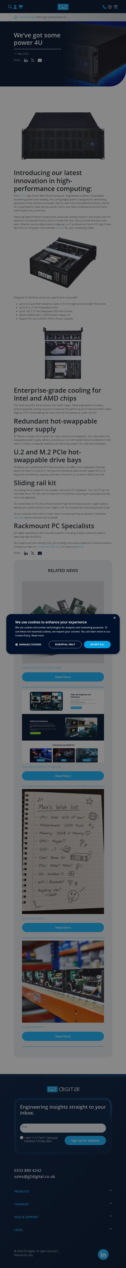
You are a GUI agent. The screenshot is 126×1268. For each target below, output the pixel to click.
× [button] (114, 618)
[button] (28, 644)
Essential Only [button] (65, 644)
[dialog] (63, 634)
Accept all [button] (97, 644)
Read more (38, 635)
